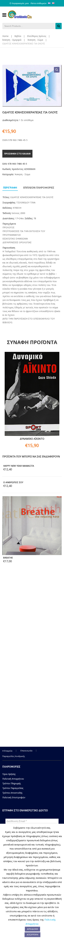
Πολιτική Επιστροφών (13, 797)
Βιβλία (17, 36)
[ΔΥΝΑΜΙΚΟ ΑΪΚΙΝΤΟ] (32, 394)
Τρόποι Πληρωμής (11, 783)
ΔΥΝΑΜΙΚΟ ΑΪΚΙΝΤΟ (32, 438)
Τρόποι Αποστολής (12, 792)
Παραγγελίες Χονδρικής (13, 756)
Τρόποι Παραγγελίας (12, 788)
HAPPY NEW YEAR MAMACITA (18, 465)
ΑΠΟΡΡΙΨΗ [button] (32, 934)
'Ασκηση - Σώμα (35, 39)
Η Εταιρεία (7, 750)
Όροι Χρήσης (9, 774)
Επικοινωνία (26, 750)
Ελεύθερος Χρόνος (36, 36)
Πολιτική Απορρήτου (13, 778)
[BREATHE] (32, 525)
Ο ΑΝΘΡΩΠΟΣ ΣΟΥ (13, 482)
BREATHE (8, 557)
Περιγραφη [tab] (10, 187)
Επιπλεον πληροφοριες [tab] (38, 187)
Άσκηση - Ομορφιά (11, 39)
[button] (56, 70)
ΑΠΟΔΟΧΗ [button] (32, 928)
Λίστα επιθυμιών (38, 3)
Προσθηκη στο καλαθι (17, 153)
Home (5, 36)
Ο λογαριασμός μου (19, 3)
